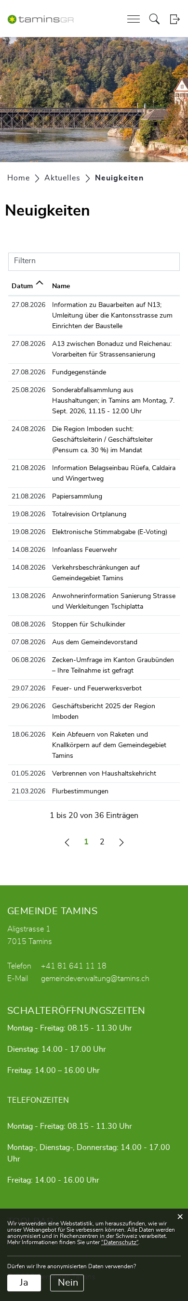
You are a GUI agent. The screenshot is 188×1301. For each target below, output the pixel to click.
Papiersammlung (77, 496)
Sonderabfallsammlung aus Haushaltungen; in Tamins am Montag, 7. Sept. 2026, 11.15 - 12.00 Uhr (113, 401)
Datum (22, 286)
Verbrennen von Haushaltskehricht (104, 773)
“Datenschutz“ (119, 1242)
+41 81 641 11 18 (74, 966)
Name (61, 286)
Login (175, 19)
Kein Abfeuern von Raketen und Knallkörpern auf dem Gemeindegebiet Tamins (109, 745)
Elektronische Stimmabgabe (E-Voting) (109, 532)
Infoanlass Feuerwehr (84, 550)
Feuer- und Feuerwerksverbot (97, 688)
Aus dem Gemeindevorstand (94, 642)
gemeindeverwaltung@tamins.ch (95, 978)
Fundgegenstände (79, 372)
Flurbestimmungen (80, 791)
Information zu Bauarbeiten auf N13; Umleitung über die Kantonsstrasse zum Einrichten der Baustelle (112, 316)
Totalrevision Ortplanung (89, 514)
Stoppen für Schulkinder (88, 624)
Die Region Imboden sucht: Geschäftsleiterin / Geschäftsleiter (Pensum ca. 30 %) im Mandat (102, 440)
